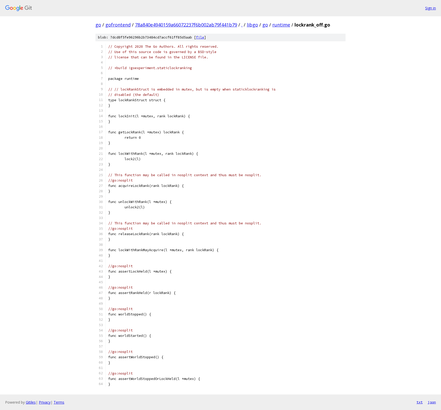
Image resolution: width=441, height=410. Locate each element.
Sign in (430, 8)
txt (419, 402)
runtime (281, 25)
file (200, 37)
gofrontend (118, 25)
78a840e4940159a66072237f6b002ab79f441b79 (186, 25)
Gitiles (31, 402)
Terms (59, 402)
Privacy (45, 402)
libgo (252, 25)
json (432, 402)
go (98, 25)
